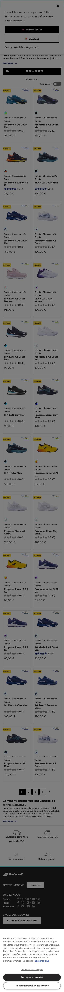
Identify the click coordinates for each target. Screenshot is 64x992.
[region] (32, 960)
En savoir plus (42, 960)
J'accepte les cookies (32, 977)
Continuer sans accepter (32, 969)
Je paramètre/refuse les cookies (32, 985)
